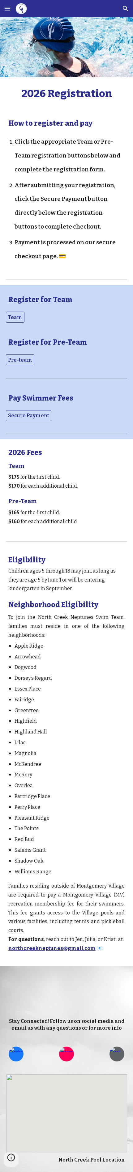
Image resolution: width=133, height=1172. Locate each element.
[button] (7, 8)
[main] (66, 94)
